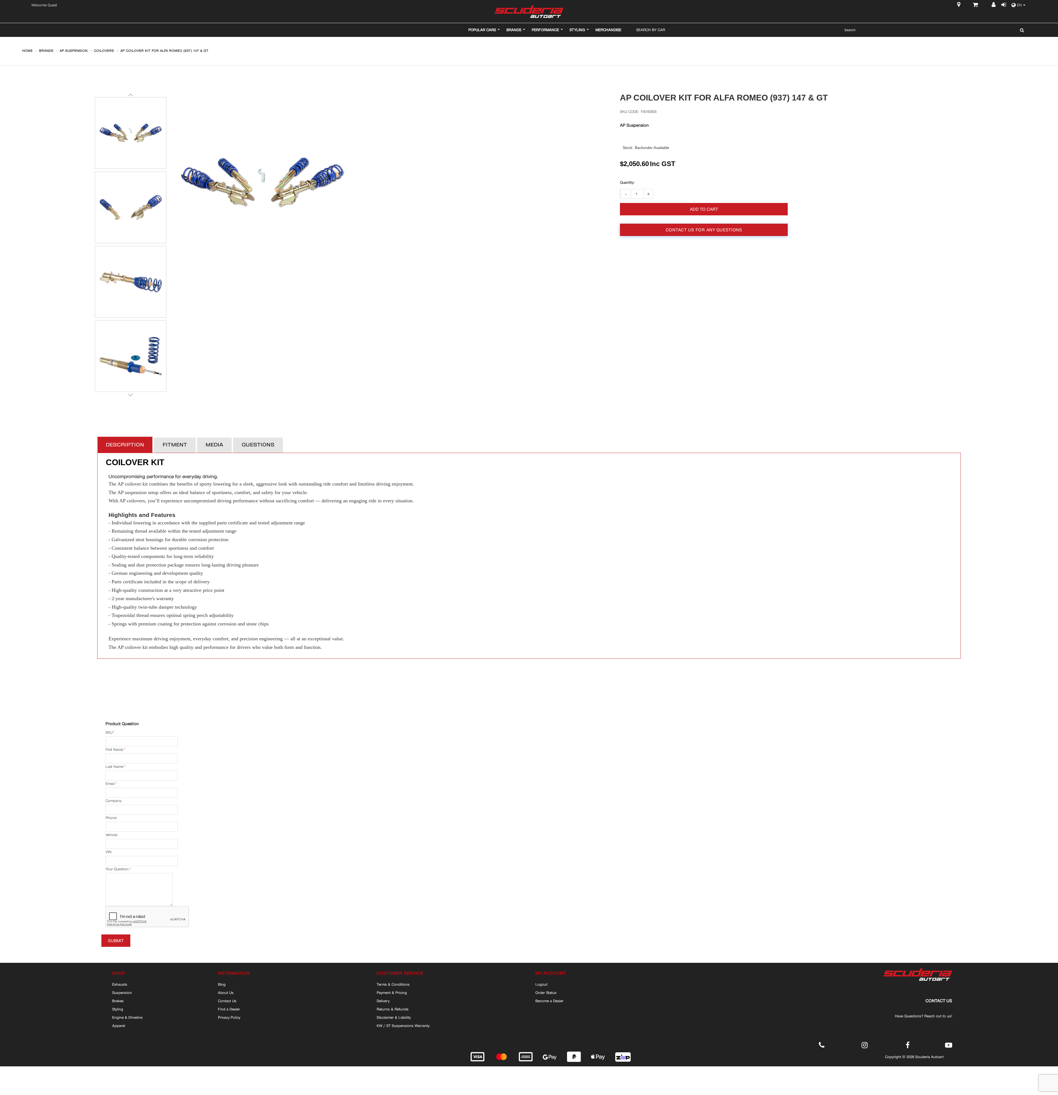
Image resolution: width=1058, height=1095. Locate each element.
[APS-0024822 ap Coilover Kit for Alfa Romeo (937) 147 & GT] (130, 133)
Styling (117, 1009)
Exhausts (119, 984)
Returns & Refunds (393, 1009)
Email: (110, 784)
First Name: (115, 749)
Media (214, 445)
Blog (222, 984)
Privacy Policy (229, 1017)
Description (125, 445)
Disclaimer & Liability (394, 1017)
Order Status (546, 992)
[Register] (994, 5)
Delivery (383, 1001)
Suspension (122, 992)
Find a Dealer (229, 1009)
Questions (258, 445)
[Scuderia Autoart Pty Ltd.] (529, 12)
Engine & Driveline (127, 1017)
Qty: (627, 182)
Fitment (175, 445)
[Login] (1003, 5)
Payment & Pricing (392, 992)
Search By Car (650, 30)
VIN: (109, 852)
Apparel (118, 1025)
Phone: (111, 818)
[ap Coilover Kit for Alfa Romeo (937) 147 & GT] (130, 207)
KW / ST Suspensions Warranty (403, 1025)
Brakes (118, 1001)
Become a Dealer (549, 1001)
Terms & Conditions (393, 984)
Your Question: (117, 869)
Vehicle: (112, 835)
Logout (541, 984)
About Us (226, 992)
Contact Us (227, 1001)
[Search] (1020, 30)
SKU (109, 732)
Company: (114, 801)
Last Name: (115, 767)
